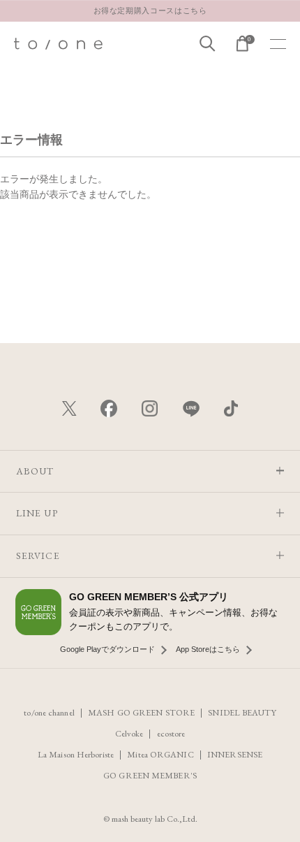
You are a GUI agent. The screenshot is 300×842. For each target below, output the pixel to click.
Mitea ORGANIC (160, 754)
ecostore (171, 733)
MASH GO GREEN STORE (141, 712)
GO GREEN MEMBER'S (150, 775)
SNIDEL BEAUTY (242, 712)
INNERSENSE (234, 754)
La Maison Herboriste (76, 754)
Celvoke (129, 733)
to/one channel (49, 712)
